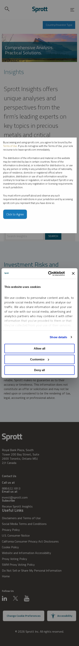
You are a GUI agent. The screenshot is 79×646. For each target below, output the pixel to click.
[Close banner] (73, 273)
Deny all (39, 370)
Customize (37, 359)
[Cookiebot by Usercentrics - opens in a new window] (49, 273)
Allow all (39, 348)
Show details (58, 337)
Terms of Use (10, 146)
